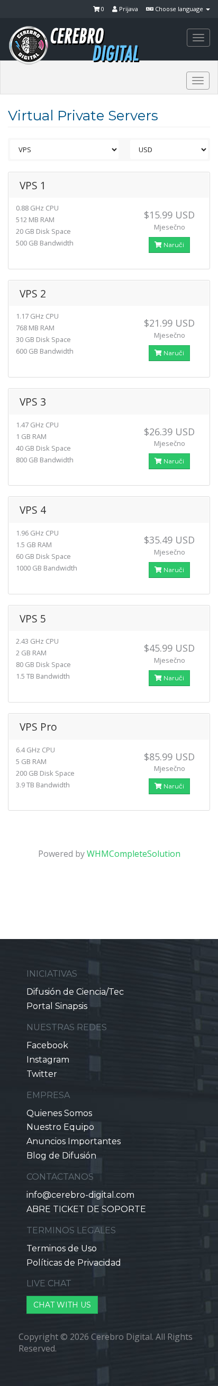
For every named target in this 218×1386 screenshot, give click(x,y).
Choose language (179, 9)
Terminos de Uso (61, 1248)
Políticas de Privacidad (73, 1263)
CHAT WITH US (62, 1305)
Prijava (127, 9)
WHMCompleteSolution (133, 853)
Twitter (41, 1074)
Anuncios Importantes (73, 1141)
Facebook (47, 1045)
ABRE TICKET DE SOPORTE (86, 1209)
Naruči (173, 245)
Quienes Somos (59, 1113)
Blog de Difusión (61, 1156)
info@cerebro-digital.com (80, 1195)
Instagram (47, 1060)
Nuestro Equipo (60, 1127)
